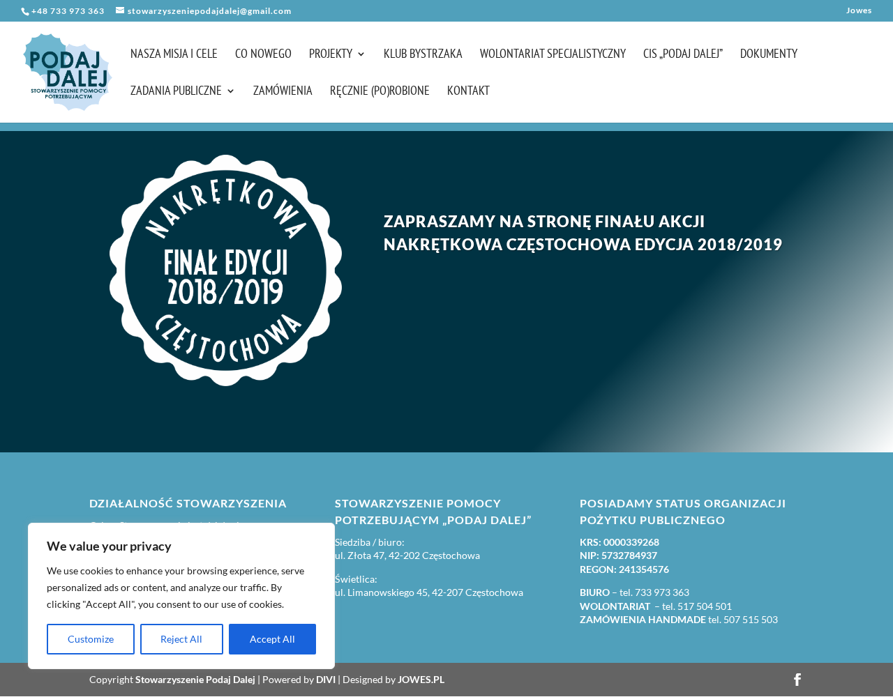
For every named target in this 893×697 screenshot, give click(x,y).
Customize (91, 639)
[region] (181, 596)
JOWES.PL (421, 679)
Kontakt (468, 92)
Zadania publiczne (176, 92)
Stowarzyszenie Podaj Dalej (195, 679)
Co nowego (263, 55)
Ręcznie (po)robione (380, 92)
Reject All (181, 639)
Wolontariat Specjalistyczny (553, 55)
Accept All (272, 639)
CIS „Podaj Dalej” (683, 55)
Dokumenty (768, 55)
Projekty (330, 55)
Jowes (859, 10)
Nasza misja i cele (174, 55)
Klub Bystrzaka (423, 55)
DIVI (326, 679)
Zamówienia (283, 92)
